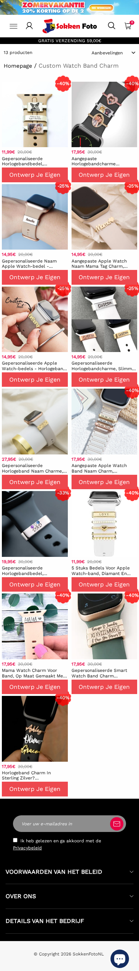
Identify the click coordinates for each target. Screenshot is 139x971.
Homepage (18, 65)
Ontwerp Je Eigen (34, 174)
